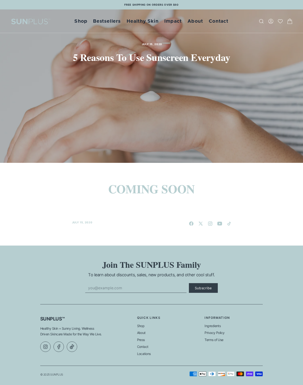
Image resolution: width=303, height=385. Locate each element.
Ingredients (213, 326)
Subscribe (203, 288)
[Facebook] (58, 347)
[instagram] (210, 223)
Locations (144, 354)
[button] (271, 21)
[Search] (261, 21)
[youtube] (220, 223)
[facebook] (191, 223)
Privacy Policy (214, 333)
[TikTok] (72, 347)
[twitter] (201, 223)
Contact (142, 347)
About (141, 333)
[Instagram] (45, 347)
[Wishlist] (280, 21)
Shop (141, 326)
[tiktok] (229, 223)
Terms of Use (214, 340)
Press (141, 340)
